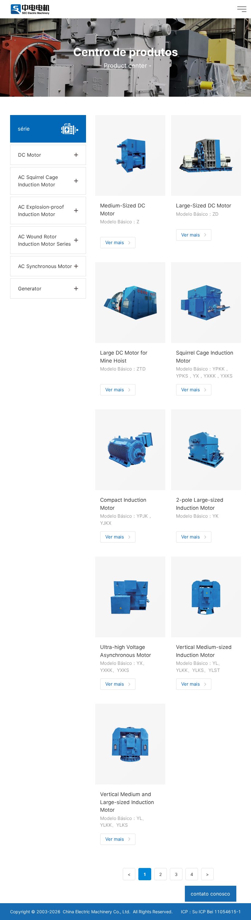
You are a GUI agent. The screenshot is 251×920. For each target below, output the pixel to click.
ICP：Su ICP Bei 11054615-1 (211, 911)
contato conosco (210, 894)
